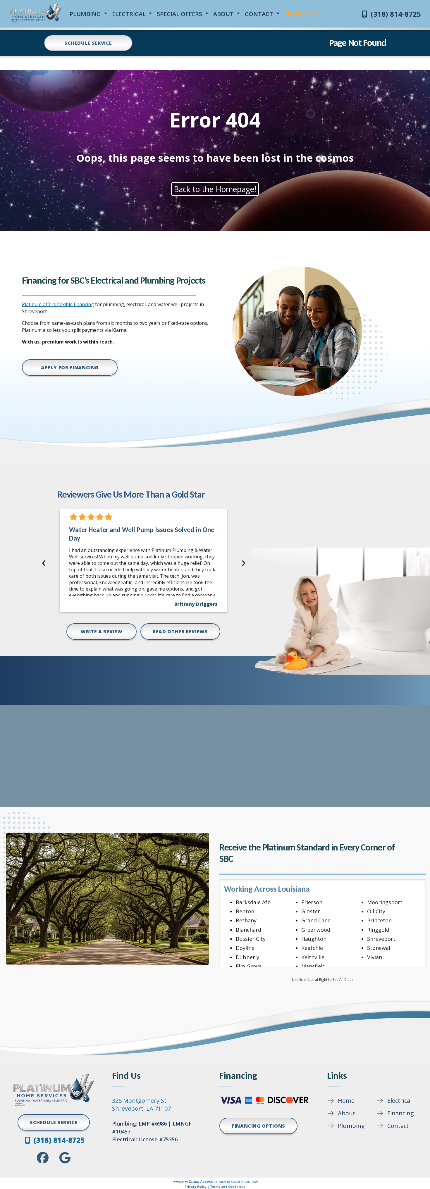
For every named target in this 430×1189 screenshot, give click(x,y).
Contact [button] (260, 14)
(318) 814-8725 (395, 14)
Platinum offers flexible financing (58, 304)
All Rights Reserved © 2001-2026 (236, 1181)
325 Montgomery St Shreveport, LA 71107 (141, 1104)
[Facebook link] (42, 1158)
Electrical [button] (129, 14)
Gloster (310, 911)
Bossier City (251, 938)
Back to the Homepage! (215, 189)
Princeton (379, 920)
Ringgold (378, 929)
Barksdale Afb (253, 902)
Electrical (399, 1101)
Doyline (245, 947)
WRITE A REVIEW (101, 631)
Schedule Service (88, 43)
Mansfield (313, 966)
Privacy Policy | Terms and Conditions (215, 1187)
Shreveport (381, 938)
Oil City (376, 911)
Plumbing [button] (86, 14)
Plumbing (351, 1126)
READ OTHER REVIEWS (180, 631)
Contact (398, 1126)
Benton (245, 911)
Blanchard (248, 929)
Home (346, 1101)
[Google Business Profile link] (65, 1158)
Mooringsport (385, 902)
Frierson (311, 902)
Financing (400, 1113)
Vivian (374, 957)
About (346, 1113)
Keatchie (312, 947)
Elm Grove (249, 966)
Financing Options (258, 1126)
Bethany (246, 920)
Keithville (312, 957)
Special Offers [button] (180, 14)
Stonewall (379, 947)
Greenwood (315, 929)
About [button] (224, 14)
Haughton (313, 938)
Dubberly (247, 957)
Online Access (201, 1182)
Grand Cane (316, 920)
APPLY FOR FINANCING (70, 367)
